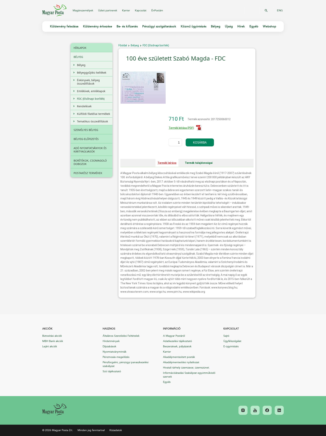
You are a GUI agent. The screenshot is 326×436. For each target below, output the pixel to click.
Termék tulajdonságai (199, 162)
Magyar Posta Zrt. (54, 11)
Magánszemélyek (83, 10)
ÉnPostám (157, 10)
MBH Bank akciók (52, 341)
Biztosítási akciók (52, 335)
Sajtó (226, 335)
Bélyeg (135, 45)
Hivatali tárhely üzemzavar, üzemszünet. (186, 367)
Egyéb (167, 382)
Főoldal (122, 45)
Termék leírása (167, 162)
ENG (280, 10)
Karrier (126, 10)
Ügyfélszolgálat (232, 341)
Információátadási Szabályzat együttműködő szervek (189, 374)
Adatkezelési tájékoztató (177, 341)
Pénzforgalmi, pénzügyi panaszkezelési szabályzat (125, 364)
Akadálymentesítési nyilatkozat (181, 362)
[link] (54, 410)
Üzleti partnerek (107, 10)
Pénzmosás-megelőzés (116, 357)
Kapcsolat (140, 10)
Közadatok (115, 430)
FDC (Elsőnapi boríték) (156, 45)
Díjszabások (109, 346)
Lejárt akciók (49, 346)
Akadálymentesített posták (179, 357)
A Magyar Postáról (174, 335)
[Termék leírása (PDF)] (199, 129)
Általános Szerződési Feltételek (121, 335)
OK (266, 10)
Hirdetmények (111, 341)
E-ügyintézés (231, 346)
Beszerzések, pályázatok (177, 346)
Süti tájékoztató (112, 371)
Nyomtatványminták (114, 351)
